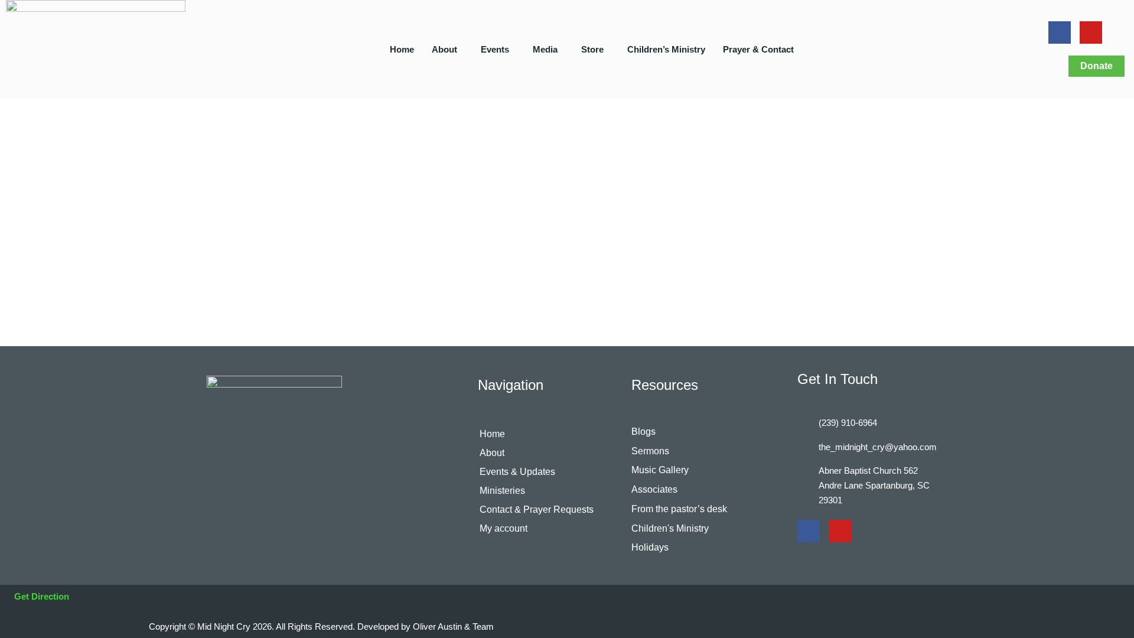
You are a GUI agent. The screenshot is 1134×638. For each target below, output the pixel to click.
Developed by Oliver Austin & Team (425, 626)
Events (495, 49)
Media (545, 49)
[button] (447, 49)
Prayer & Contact (758, 49)
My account (503, 528)
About (444, 49)
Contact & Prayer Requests (537, 509)
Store (592, 49)
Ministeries (502, 491)
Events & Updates (517, 472)
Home (402, 49)
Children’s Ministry (666, 49)
